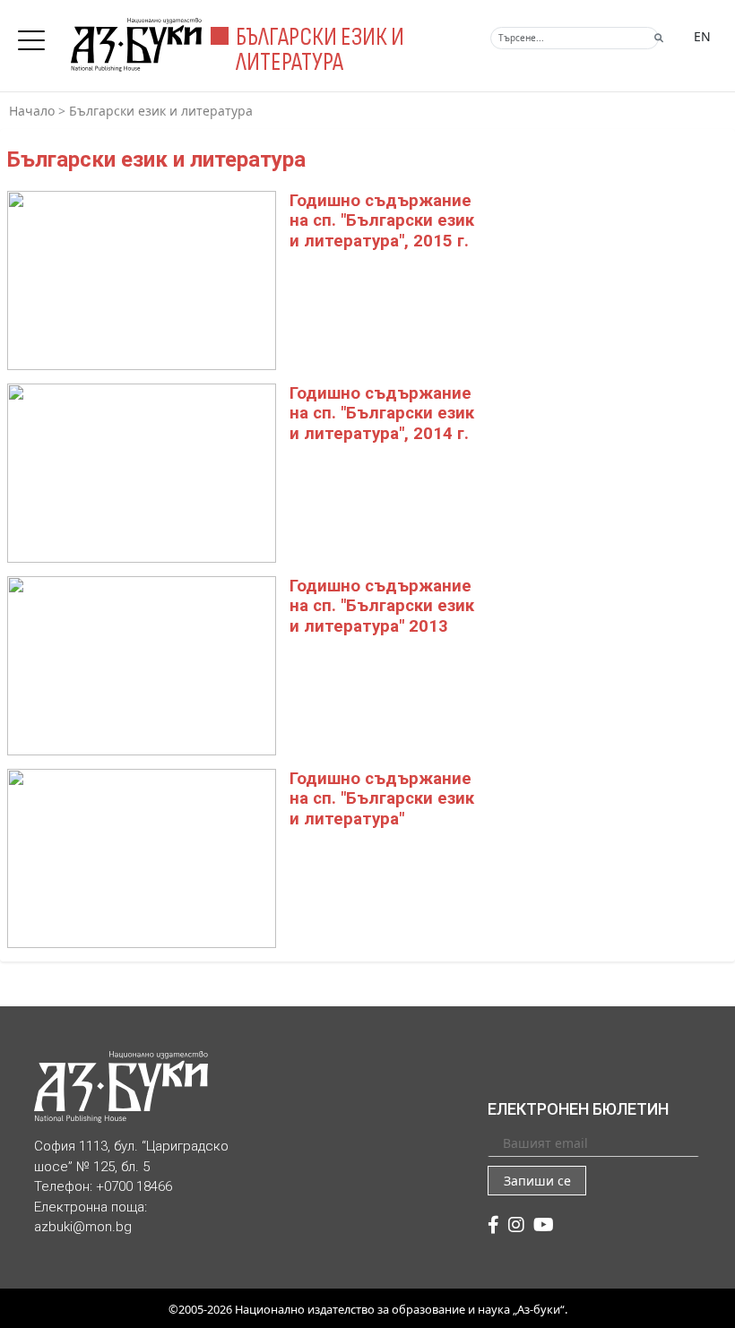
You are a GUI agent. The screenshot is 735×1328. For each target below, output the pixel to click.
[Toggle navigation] (36, 35)
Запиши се (537, 1180)
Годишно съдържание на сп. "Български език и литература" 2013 (382, 606)
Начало (32, 110)
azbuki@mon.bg (83, 1227)
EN (702, 36)
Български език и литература (161, 110)
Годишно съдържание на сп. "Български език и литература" (382, 799)
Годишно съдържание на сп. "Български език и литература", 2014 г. (382, 414)
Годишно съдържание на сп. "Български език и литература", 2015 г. (382, 221)
